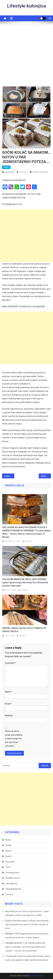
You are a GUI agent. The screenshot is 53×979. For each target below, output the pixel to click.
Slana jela (9, 861)
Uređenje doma (12, 878)
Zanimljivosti (11, 883)
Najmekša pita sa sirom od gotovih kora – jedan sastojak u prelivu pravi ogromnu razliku (27, 913)
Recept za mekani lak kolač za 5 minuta (10, 476)
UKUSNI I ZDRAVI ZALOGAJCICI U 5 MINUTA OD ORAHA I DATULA (24, 630)
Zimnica (9, 894)
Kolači (6, 167)
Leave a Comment (40, 172)
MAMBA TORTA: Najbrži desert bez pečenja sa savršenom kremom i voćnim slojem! (26, 935)
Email (8, 703)
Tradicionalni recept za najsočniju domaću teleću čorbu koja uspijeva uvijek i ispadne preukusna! (27, 958)
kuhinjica (23, 172)
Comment (10, 663)
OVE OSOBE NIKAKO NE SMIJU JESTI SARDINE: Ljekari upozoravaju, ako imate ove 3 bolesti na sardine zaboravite (25, 582)
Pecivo (8, 851)
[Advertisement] (26, 55)
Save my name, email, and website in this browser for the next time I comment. (13, 738)
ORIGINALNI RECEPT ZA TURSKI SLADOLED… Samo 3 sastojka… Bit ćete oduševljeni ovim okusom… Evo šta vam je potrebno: (25, 947)
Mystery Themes (36, 976)
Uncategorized (12, 872)
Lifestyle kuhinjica (26, 6)
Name (8, 692)
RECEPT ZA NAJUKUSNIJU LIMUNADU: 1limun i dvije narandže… (46, 476)
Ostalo (8, 845)
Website (9, 715)
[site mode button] (43, 18)
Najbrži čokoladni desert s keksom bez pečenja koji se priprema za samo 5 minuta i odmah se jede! (26, 924)
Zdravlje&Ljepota (13, 889)
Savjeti (8, 856)
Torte (7, 867)
